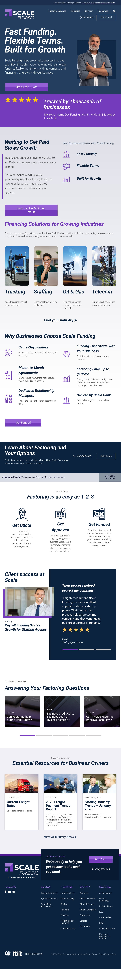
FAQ (101, 912)
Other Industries (67, 928)
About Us (84, 893)
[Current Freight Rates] (21, 783)
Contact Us (85, 915)
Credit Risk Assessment (47, 905)
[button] (113, 11)
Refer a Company (88, 909)
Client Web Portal (107, 928)
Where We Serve (87, 898)
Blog (101, 923)
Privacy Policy (98, 954)
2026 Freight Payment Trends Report (58, 805)
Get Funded (106, 17)
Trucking (15, 292)
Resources (103, 11)
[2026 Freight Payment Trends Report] (60, 783)
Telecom (102, 292)
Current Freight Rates (18, 804)
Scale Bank (85, 926)
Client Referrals (87, 904)
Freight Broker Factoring (66, 922)
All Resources (105, 893)
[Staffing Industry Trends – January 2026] (99, 783)
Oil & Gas (73, 292)
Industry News (106, 906)
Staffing (43, 292)
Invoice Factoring (49, 893)
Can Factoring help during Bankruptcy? (19, 718)
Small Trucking (67, 898)
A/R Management (49, 898)
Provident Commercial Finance (104, 936)
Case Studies (105, 917)
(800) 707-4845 (87, 17)
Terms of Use (110, 954)
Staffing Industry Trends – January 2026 (98, 805)
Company (88, 11)
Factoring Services (57, 11)
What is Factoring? (104, 899)
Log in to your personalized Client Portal (99, 3)
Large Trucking (67, 893)
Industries (75, 11)
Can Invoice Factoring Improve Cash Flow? (100, 718)
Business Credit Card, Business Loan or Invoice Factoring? (60, 717)
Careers (83, 921)
